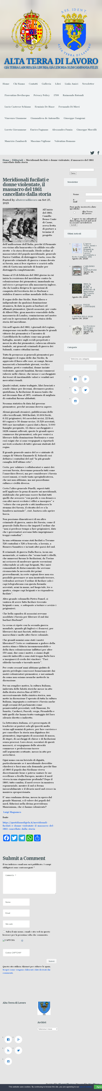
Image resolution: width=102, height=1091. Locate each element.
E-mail (75, 201)
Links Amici (71, 83)
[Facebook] (76, 379)
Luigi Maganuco (12, 812)
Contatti (33, 83)
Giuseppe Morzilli (86, 129)
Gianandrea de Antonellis (45, 118)
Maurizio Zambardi (16, 141)
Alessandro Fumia (62, 129)
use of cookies (86, 1087)
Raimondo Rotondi (73, 95)
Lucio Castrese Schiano (18, 106)
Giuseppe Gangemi (74, 118)
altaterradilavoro (26, 199)
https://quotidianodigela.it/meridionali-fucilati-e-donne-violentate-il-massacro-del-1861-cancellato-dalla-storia (28, 825)
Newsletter (88, 83)
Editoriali (17, 160)
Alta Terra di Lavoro (87, 212)
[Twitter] (86, 390)
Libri (58, 83)
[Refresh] (22, 941)
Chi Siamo (19, 83)
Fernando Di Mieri (69, 106)
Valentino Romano (65, 141)
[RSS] (76, 390)
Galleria (46, 83)
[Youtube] (76, 401)
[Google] (86, 379)
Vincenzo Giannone (16, 118)
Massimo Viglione (41, 141)
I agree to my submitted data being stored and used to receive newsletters (83, 221)
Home (6, 83)
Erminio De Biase (45, 106)
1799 (56, 95)
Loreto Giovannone (15, 129)
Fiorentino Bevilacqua (17, 95)
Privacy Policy (42, 95)
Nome (76, 194)
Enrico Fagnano (39, 129)
